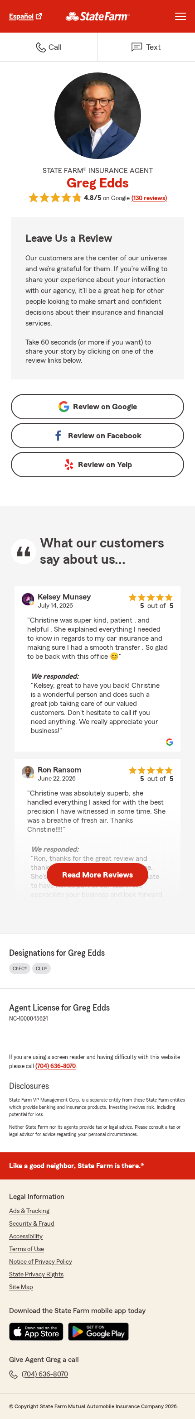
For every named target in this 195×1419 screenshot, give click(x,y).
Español (21, 16)
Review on (105, 407)
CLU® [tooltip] (41, 968)
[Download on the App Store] (36, 1332)
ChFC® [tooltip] (20, 968)
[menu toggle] (180, 16)
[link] (98, 16)
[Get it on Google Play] (98, 1332)
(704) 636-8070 (55, 1066)
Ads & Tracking (29, 1211)
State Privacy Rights (36, 1274)
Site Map (21, 1287)
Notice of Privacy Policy (40, 1262)
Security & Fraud (31, 1224)
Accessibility (26, 1236)
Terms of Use (26, 1249)
